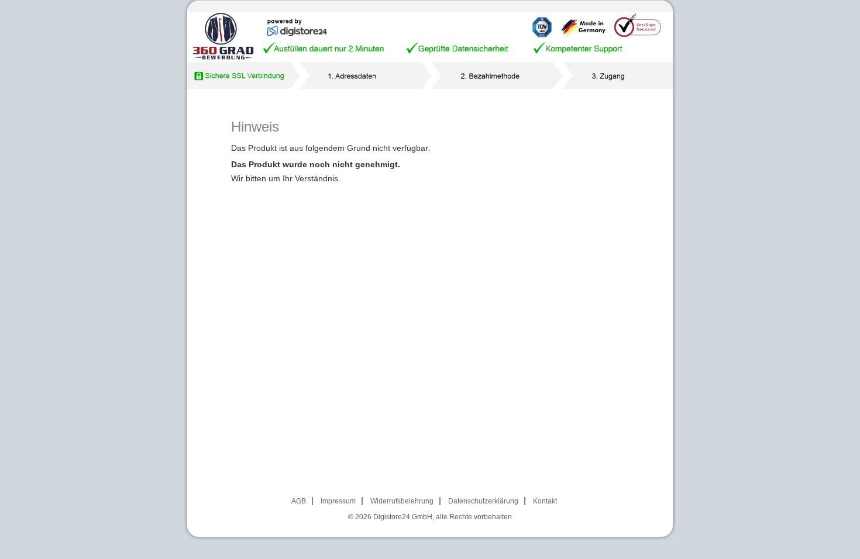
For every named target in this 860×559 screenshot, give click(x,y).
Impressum (338, 501)
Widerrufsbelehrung (402, 501)
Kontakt (545, 501)
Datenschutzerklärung (483, 501)
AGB (298, 501)
